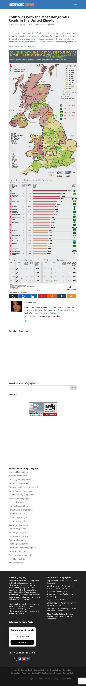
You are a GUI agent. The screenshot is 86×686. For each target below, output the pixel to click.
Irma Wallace (16, 25)
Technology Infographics (19, 551)
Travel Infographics (17, 559)
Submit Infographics (21, 670)
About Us (26, 673)
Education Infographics (18, 483)
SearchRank (58, 307)
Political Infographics (17, 540)
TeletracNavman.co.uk (30, 41)
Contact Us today (16, 608)
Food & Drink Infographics (20, 498)
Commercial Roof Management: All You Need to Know (61, 609)
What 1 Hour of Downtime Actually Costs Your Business (61, 604)
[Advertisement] (43, 354)
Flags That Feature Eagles (57, 599)
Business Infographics (18, 476)
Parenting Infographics (18, 532)
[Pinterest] (42, 296)
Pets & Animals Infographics (20, 536)
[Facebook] (23, 296)
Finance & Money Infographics (21, 494)
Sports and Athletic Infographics (22, 547)
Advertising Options (52, 673)
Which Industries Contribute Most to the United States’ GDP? (61, 587)
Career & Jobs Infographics (20, 479)
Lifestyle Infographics (17, 521)
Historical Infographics (18, 506)
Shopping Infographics (18, 544)
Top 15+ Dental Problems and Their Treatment (62, 581)
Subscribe (22, 642)
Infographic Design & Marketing (46, 670)
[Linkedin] (32, 296)
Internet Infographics (17, 513)
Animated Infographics (18, 472)
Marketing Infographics (18, 525)
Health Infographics (17, 502)
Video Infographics (16, 562)
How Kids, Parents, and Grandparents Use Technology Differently (60, 594)
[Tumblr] (61, 296)
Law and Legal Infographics (20, 517)
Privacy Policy (69, 673)
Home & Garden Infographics (21, 510)
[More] (71, 296)
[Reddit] (52, 296)
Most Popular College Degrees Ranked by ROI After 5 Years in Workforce (60, 616)
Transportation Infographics (44, 25)
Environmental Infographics (20, 491)
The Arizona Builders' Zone (51, 313)
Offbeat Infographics (17, 528)
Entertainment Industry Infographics (24, 487)
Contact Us (37, 673)
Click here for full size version (21, 46)
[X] (13, 296)
